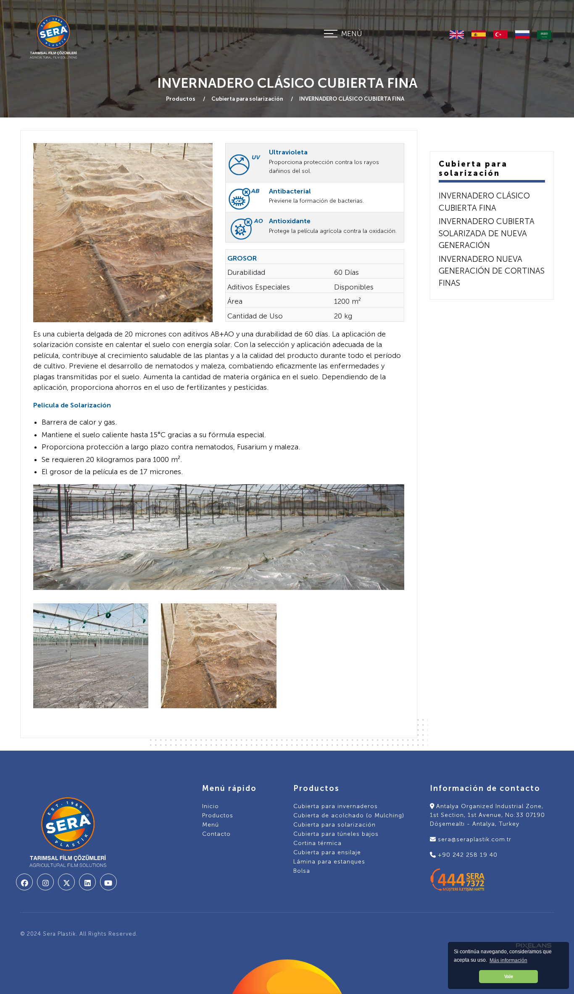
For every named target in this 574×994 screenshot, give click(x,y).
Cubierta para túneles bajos (336, 833)
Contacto (216, 833)
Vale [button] (508, 976)
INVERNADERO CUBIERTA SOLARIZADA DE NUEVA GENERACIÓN (487, 233)
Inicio (210, 806)
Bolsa (301, 870)
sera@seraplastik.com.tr (473, 839)
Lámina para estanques (329, 861)
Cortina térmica (317, 843)
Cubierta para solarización (247, 99)
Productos (181, 99)
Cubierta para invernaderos (335, 806)
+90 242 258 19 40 (467, 854)
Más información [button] (508, 960)
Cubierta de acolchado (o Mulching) (348, 815)
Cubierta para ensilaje (327, 852)
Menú (210, 824)
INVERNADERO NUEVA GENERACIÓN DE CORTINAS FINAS (492, 271)
